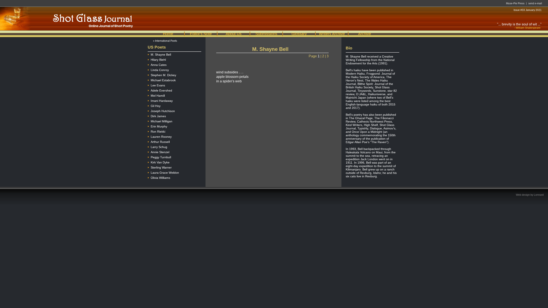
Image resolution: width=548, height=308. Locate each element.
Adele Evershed (161, 90)
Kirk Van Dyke (160, 162)
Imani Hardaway (162, 100)
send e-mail (535, 3)
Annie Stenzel (160, 152)
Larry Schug (159, 147)
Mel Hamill (158, 95)
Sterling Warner (161, 167)
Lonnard (539, 194)
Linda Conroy (160, 70)
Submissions (266, 34)
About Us (233, 34)
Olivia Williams (160, 177)
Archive (364, 34)
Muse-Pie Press (515, 3)
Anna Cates (159, 65)
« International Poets (165, 40)
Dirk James (158, 116)
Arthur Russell (160, 142)
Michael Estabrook (163, 80)
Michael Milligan (161, 121)
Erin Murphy (159, 126)
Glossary (299, 34)
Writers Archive (332, 34)
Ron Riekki (158, 131)
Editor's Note (201, 34)
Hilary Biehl (158, 59)
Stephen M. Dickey (163, 75)
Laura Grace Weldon (165, 172)
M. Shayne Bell (161, 54)
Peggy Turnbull (161, 157)
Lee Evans (158, 85)
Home (168, 34)
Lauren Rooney (161, 136)
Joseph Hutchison (163, 111)
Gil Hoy (156, 106)
